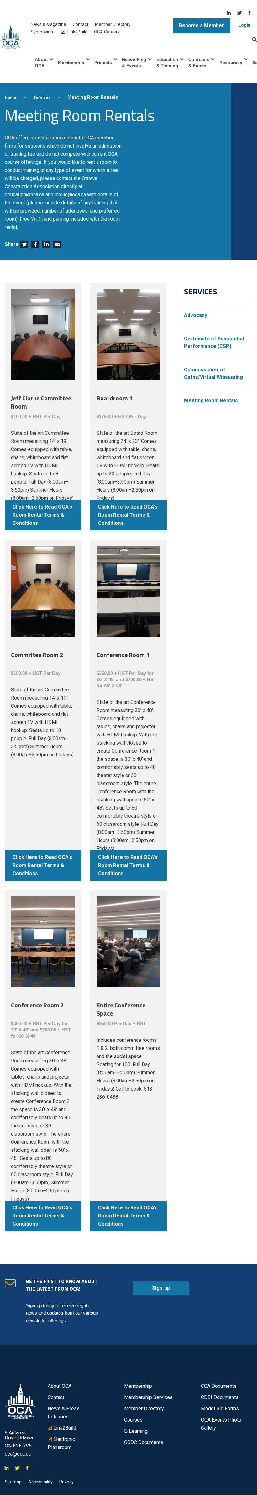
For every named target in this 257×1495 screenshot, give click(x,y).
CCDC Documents (143, 1442)
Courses (133, 1420)
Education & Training (167, 62)
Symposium (43, 31)
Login (244, 25)
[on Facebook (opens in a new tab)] (35, 245)
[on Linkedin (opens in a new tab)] (46, 245)
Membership (71, 62)
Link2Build (74, 32)
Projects (103, 62)
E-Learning (136, 1431)
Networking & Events (134, 62)
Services (41, 97)
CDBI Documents (220, 1397)
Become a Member (201, 25)
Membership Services (148, 1397)
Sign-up (151, 1290)
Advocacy (195, 315)
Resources (230, 62)
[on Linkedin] (229, 13)
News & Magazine (48, 24)
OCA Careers (107, 31)
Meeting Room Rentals (211, 401)
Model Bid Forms (220, 1409)
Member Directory (113, 24)
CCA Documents (219, 1386)
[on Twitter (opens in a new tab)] (24, 245)
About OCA (41, 62)
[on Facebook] (249, 13)
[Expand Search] (253, 39)
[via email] (57, 245)
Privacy (66, 1481)
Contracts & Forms (198, 62)
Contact (80, 24)
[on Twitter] (239, 13)
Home (10, 97)
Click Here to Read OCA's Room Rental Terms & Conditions (42, 515)
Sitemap (13, 1481)
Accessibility (40, 1481)
